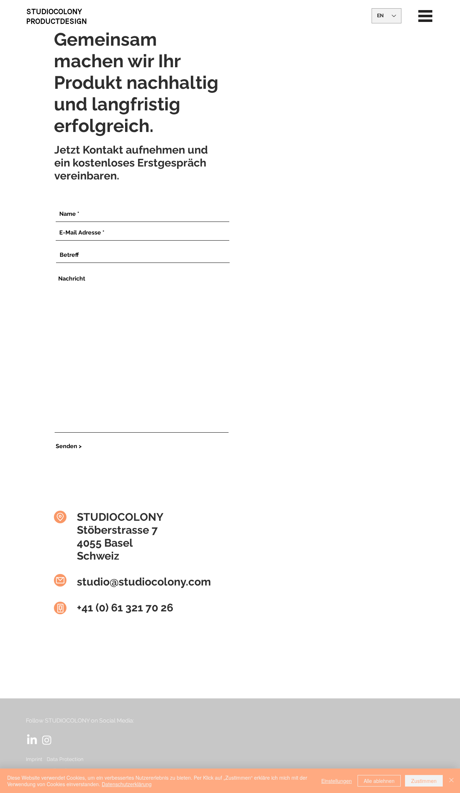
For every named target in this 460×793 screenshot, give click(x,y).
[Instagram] (47, 740)
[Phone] (60, 608)
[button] (425, 16)
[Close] (451, 780)
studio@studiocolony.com (144, 581)
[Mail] (60, 580)
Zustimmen (424, 780)
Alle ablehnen (379, 780)
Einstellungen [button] (336, 780)
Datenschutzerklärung (127, 784)
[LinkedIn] (32, 740)
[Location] (60, 517)
